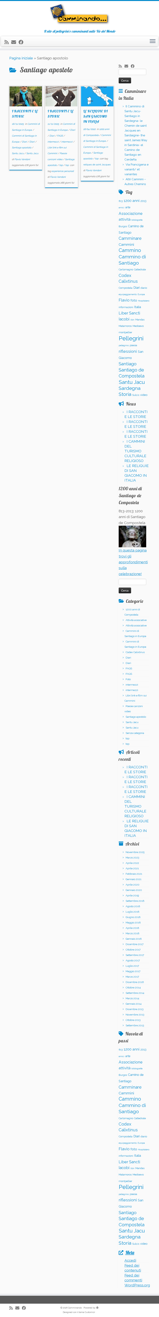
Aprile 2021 (132, 868)
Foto (128, 679)
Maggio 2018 (133, 922)
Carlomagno (126, 269)
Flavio (124, 300)
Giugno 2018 (133, 917)
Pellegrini (131, 338)
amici (121, 207)
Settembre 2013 (135, 1025)
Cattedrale (140, 269)
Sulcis (135, 395)
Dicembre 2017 (134, 944)
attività (124, 219)
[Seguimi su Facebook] (22, 42)
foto (133, 300)
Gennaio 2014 (134, 1003)
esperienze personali (63, 171)
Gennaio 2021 (133, 879)
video (143, 394)
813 (121, 201)
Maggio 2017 (133, 971)
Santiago (128, 363)
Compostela (125, 287)
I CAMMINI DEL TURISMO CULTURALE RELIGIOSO (135, 451)
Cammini (126, 244)
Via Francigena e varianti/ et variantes (136, 169)
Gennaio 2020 (134, 890)
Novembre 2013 (135, 1014)
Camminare (130, 238)
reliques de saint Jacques (97, 164)
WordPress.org (137, 1285)
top (61, 165)
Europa (141, 294)
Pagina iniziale (21, 58)
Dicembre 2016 (135, 982)
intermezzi (53, 141)
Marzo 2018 (132, 933)
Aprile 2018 (132, 928)
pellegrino (124, 345)
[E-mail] (15, 42)
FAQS (60, 135)
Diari (25, 141)
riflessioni (128, 351)
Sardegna (130, 388)
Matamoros (125, 326)
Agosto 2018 (133, 906)
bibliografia (137, 220)
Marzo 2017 (132, 976)
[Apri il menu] (153, 41)
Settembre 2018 (135, 900)
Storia (125, 394)
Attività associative (136, 620)
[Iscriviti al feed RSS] (7, 42)
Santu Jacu (18, 153)
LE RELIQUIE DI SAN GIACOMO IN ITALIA (95, 116)
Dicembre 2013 (134, 1009)
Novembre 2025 (135, 852)
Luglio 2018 (132, 911)
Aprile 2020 (132, 884)
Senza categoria (135, 733)
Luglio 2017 (132, 965)
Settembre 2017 (135, 955)
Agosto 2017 (133, 960)
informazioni (126, 307)
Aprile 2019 (132, 895)
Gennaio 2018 (134, 938)
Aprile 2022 (132, 863)
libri (132, 320)
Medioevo (138, 326)
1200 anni (131, 201)
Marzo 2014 (132, 998)
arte (127, 207)
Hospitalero (143, 301)
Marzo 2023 (132, 857)
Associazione (131, 213)
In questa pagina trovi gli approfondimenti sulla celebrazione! (133, 562)
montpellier (125, 332)
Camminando (75, 1308)
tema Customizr (87, 1312)
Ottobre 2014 (133, 987)
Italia (137, 307)
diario (144, 287)
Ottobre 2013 (133, 1020)
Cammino (130, 250)
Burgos (123, 226)
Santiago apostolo (22, 147)
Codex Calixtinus (135, 652)
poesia (133, 345)
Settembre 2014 (135, 993)
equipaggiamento (128, 294)
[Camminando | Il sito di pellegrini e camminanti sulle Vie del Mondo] (79, 15)
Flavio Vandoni (22, 159)
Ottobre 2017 (133, 949)
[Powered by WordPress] (97, 1307)
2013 (143, 200)
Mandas (139, 319)
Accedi (130, 1260)
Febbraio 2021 (134, 873)
